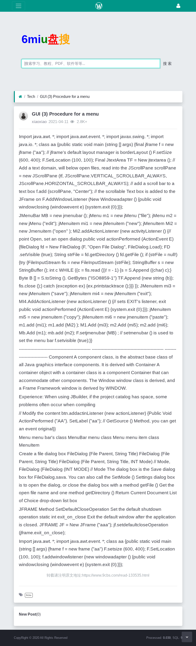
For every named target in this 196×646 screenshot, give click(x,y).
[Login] (178, 6)
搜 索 (167, 64)
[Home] (20, 97)
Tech (31, 97)
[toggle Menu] (18, 6)
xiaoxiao (39, 121)
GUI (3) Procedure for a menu (65, 97)
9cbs (28, 595)
